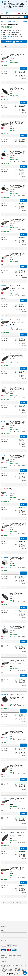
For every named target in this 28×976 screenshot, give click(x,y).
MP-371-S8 (3, 87)
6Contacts (4, 38)
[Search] (25, 17)
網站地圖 (10, 957)
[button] (2, 13)
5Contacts (4, 36)
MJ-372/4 (3, 832)
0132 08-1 (3, 319)
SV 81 (2, 730)
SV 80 (2, 660)
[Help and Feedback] (25, 973)
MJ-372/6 (3, 354)
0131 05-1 (3, 798)
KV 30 (2, 219)
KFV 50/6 (3, 387)
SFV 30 (3, 421)
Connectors (8, 21)
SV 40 (2, 121)
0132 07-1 (3, 867)
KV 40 (2, 523)
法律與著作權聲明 (12, 955)
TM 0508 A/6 (4, 694)
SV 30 (2, 54)
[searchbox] (12, 17)
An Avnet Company (5, 965)
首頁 (2, 21)
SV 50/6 (3, 764)
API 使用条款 (4, 957)
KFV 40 (3, 185)
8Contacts (11, 36)
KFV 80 (3, 626)
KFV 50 (3, 455)
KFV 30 (3, 151)
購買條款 (19, 955)
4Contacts (18, 36)
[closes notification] (26, 2)
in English (3, 961)
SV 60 (2, 253)
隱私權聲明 (3, 955)
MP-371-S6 (3, 592)
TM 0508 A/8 (4, 557)
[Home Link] (8, 13)
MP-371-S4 (3, 285)
